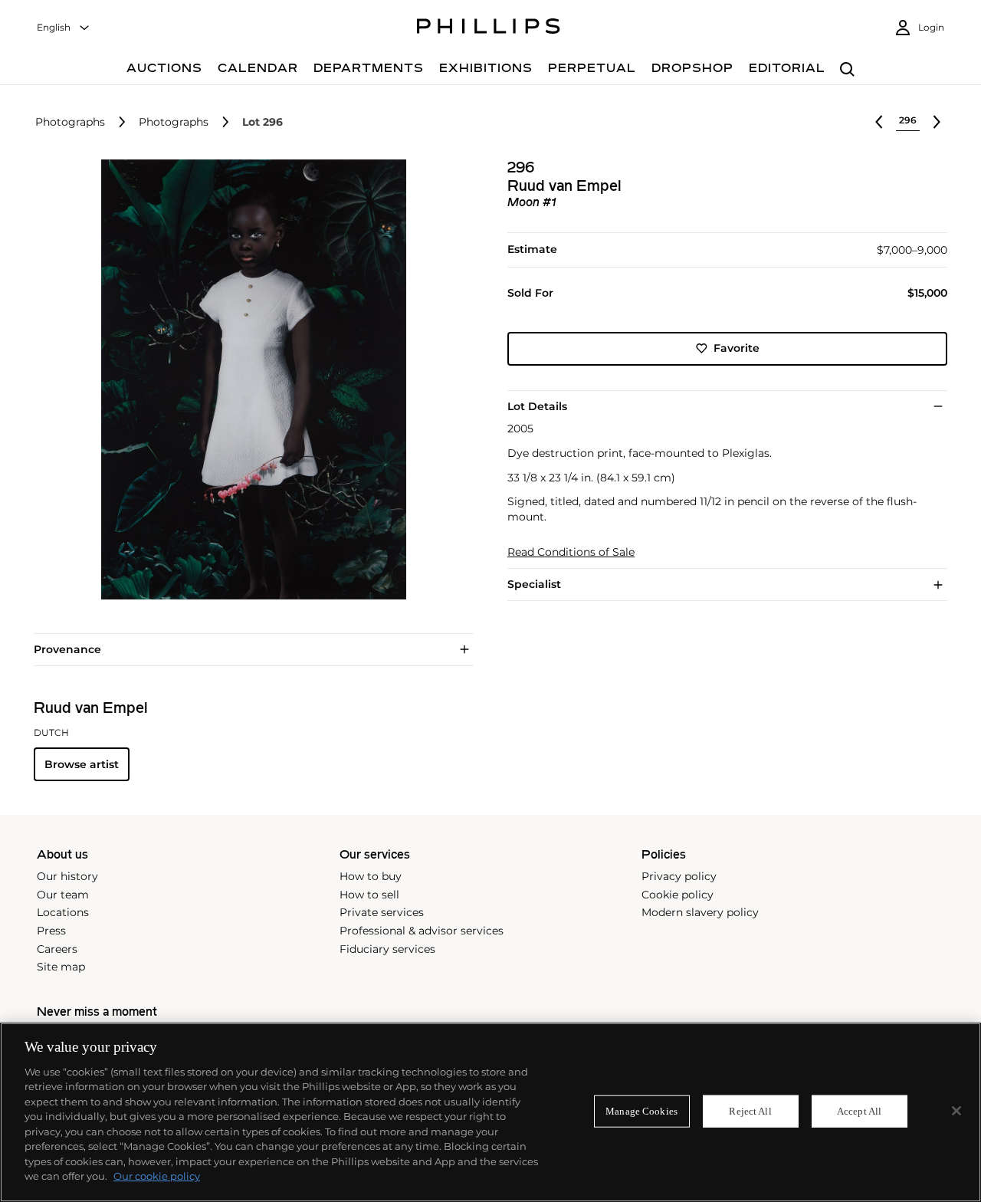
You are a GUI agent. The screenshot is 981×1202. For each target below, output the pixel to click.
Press (51, 931)
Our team (63, 895)
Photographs (70, 122)
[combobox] (63, 27)
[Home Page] (488, 28)
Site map (61, 967)
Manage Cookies (641, 1111)
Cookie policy (677, 895)
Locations (63, 912)
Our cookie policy (156, 1176)
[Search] (847, 70)
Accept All (859, 1111)
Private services (382, 912)
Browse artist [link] (81, 764)
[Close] (956, 1111)
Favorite (737, 348)
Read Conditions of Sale (571, 552)
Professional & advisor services (422, 931)
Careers (57, 949)
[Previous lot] (879, 122)
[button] (249, 379)
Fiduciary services (387, 949)
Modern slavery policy (700, 912)
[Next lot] (936, 122)
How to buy (371, 876)
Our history (67, 876)
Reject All (750, 1111)
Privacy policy (679, 876)
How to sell (369, 895)
